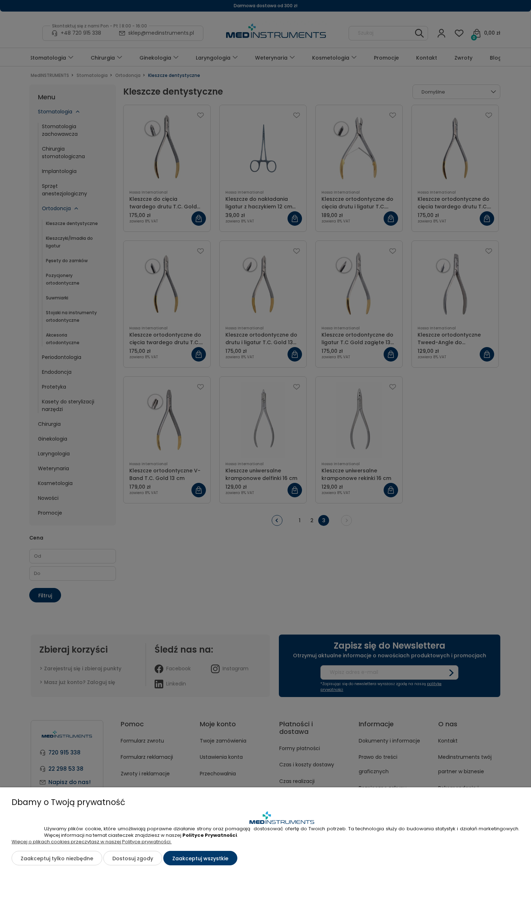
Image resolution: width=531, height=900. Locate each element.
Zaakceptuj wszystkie (200, 858)
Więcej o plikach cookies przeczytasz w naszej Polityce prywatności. (92, 841)
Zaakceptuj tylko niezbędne (57, 858)
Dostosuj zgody (132, 858)
